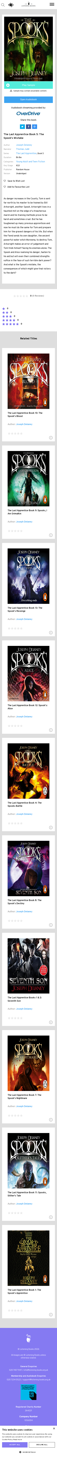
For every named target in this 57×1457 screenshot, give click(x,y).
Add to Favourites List (17, 187)
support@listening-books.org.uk (36, 1380)
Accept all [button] (14, 1445)
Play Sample (28, 85)
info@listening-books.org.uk (36, 1370)
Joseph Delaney (24, 145)
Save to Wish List (15, 181)
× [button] (54, 1429)
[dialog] (28, 1441)
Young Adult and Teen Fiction (30, 161)
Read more (17, 1440)
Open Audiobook (28, 99)
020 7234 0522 (14, 1380)
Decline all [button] (41, 1445)
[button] (52, 4)
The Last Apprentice (26, 153)
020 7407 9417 (15, 1370)
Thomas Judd (22, 149)
